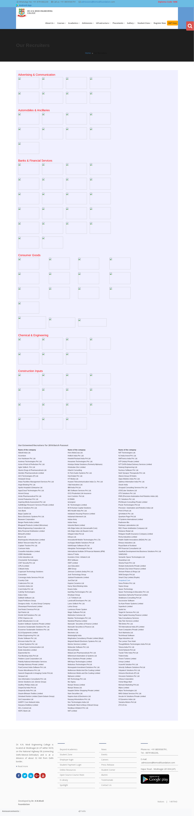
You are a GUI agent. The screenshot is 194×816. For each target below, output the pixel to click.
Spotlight (64, 785)
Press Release (107, 764)
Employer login (66, 759)
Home (88, 53)
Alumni (104, 774)
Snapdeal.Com (124, 580)
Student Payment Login (70, 764)
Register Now (160, 23)
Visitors (161, 801)
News (104, 749)
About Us (49, 23)
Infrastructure (102, 23)
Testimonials (107, 780)
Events (104, 754)
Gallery (130, 23)
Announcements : (11, 811)
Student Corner (108, 769)
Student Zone (143, 23)
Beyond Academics (68, 749)
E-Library (64, 780)
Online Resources (68, 769)
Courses (60, 23)
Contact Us (106, 785)
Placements (118, 23)
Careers (104, 759)
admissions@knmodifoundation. (96, 1)
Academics (73, 23)
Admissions (87, 23)
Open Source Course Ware (72, 774)
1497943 (173, 801)
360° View (172, 23)
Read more (22, 766)
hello (73, 811)
